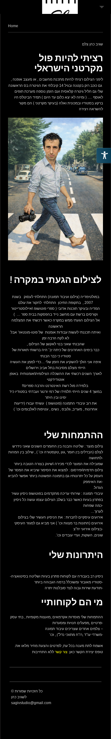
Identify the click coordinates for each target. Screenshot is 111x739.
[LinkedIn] (96, 691)
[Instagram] (88, 691)
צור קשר (61, 652)
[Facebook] (81, 691)
